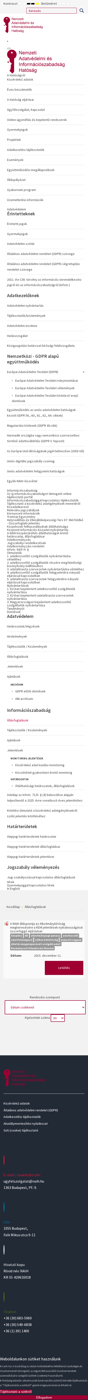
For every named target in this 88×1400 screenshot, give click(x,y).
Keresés (81, 10)
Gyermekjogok (17, 129)
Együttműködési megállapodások (30, 170)
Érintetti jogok (17, 224)
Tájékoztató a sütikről (16, 1391)
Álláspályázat (16, 180)
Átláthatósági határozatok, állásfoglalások (45, 786)
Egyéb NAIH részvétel (22, 481)
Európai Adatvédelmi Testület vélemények (45, 388)
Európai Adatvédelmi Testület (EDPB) (32, 372)
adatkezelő (70, 935)
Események (15, 160)
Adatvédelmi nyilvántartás (25, 305)
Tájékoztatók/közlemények (26, 316)
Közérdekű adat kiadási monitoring (40, 765)
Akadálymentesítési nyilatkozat (26, 1123)
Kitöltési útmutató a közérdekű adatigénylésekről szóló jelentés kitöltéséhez (42, 813)
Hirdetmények (17, 636)
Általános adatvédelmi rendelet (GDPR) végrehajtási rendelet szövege (43, 267)
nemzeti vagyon (71, 939)
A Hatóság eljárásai (20, 99)
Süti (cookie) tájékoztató (21, 1130)
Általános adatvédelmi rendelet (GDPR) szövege (41, 254)
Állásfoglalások (17, 656)
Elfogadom (44, 1397)
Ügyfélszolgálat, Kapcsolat (26, 110)
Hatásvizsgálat (17, 336)
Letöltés (64, 968)
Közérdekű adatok (20, 79)
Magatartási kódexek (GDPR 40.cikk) (32, 425)
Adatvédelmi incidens (22, 326)
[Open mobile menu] (7, 41)
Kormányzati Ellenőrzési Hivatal (32, 948)
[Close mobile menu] (9, 48)
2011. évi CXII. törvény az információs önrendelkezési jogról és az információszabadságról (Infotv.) (44, 282)
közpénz (16, 935)
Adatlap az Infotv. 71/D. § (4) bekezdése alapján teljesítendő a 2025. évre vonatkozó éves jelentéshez (45, 798)
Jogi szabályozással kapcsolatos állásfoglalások (41, 877)
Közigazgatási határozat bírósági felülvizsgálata (41, 345)
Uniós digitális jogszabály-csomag (31, 461)
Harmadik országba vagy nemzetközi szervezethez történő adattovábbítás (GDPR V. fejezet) (43, 438)
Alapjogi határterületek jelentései (30, 857)
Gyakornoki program (21, 190)
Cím (7, 1222)
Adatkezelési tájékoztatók (25, 150)
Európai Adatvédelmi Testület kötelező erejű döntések (45, 398)
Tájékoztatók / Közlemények (27, 646)
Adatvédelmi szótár (21, 244)
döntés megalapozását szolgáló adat (36, 944)
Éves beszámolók (19, 89)
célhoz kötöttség (46, 939)
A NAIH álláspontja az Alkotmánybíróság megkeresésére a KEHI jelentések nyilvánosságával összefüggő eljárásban (46, 927)
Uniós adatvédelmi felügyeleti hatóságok (36, 471)
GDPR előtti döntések (30, 691)
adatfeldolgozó (21, 939)
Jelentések (15, 666)
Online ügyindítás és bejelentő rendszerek (37, 120)
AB (26, 935)
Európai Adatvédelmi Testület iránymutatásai (46, 380)
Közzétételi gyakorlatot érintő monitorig (43, 772)
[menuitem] (45, 139)
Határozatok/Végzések (23, 626)
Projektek (14, 140)
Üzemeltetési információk (25, 200)
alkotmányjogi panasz (45, 935)
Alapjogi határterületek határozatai (31, 836)
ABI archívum (24, 699)
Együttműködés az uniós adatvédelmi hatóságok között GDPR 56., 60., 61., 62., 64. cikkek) (41, 413)
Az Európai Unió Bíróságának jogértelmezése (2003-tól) (45, 451)
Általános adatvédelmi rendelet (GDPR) (31, 1110)
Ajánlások (13, 676)
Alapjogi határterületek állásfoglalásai (33, 846)
